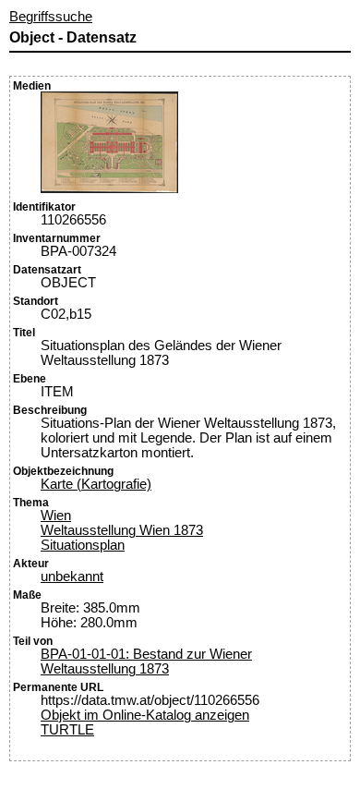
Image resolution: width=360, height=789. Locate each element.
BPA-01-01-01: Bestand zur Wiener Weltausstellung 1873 (146, 661)
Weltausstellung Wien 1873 (122, 530)
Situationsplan (83, 545)
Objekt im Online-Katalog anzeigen (145, 715)
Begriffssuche (50, 16)
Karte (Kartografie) (96, 484)
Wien (56, 515)
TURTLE (67, 729)
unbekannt (72, 576)
